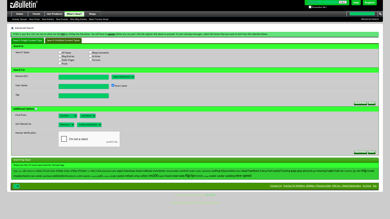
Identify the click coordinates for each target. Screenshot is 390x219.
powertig (94, 176)
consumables (172, 171)
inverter (348, 171)
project (113, 176)
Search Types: (22, 52)
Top (375, 186)
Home (19, 14)
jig (354, 171)
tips (193, 176)
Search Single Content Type (27, 40)
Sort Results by (23, 124)
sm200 (153, 176)
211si (45, 171)
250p (73, 171)
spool (161, 176)
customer (206, 171)
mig (363, 171)
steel (175, 176)
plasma (64, 176)
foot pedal (274, 171)
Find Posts (20, 115)
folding (263, 171)
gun (314, 171)
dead (245, 171)
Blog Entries (67, 56)
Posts (64, 63)
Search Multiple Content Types (63, 40)
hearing (321, 171)
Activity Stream (19, 19)
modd (370, 171)
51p (15, 171)
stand (168, 176)
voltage (206, 176)
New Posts (34, 19)
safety (144, 176)
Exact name (120, 86)
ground (307, 171)
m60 (358, 171)
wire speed (243, 176)
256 (88, 171)
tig (187, 176)
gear (299, 171)
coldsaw (147, 171)
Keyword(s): (21, 76)
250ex (59, 171)
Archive (367, 186)
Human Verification (25, 133)
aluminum (107, 171)
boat (139, 171)
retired (129, 176)
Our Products (54, 14)
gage (294, 171)
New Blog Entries (78, 19)
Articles (96, 56)
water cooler (216, 176)
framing (285, 171)
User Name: (21, 85)
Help (356, 2)
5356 (98, 171)
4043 (93, 171)
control (184, 171)
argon (120, 171)
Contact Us (276, 186)
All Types (66, 53)
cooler (192, 171)
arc (114, 171)
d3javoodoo (228, 171)
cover (198, 171)
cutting (215, 171)
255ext (82, 171)
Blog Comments (100, 53)
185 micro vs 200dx (32, 171)
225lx (52, 171)
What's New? (74, 14)
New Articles (48, 19)
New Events (62, 19)
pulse (121, 176)
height (330, 171)
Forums (96, 60)
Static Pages (67, 60)
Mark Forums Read (98, 19)
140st (20, 171)
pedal (56, 176)
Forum (36, 14)
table (182, 176)
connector (159, 171)
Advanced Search (370, 19)
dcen (238, 171)
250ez (67, 171)
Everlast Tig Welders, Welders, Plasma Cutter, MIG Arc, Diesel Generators (322, 186)
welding (230, 176)
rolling (136, 176)
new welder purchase (41, 176)
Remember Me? (319, 7)
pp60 (100, 176)
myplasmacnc (21, 176)
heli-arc (339, 171)
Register (370, 2)
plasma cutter (76, 176)
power (87, 176)
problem (106, 176)
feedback (253, 171)
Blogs (92, 14)
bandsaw (129, 171)
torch (199, 176)
